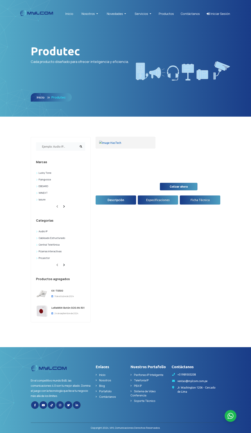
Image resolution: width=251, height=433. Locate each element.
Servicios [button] (142, 14)
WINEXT (43, 192)
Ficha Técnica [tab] (200, 200)
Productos (166, 14)
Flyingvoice (45, 179)
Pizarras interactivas (50, 251)
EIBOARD (43, 186)
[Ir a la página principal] (60, 370)
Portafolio (105, 391)
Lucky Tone (45, 172)
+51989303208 (186, 374)
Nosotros (105, 380)
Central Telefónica (49, 244)
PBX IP (138, 386)
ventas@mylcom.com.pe (192, 381)
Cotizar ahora (179, 186)
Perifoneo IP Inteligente (148, 375)
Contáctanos (190, 14)
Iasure (42, 199)
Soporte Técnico (144, 401)
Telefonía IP (141, 380)
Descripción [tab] (116, 200)
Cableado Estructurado (52, 238)
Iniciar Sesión (220, 14)
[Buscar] (81, 146)
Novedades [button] (115, 14)
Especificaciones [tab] (158, 200)
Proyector (44, 258)
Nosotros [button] (88, 14)
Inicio (69, 14)
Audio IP (43, 231)
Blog (102, 386)
